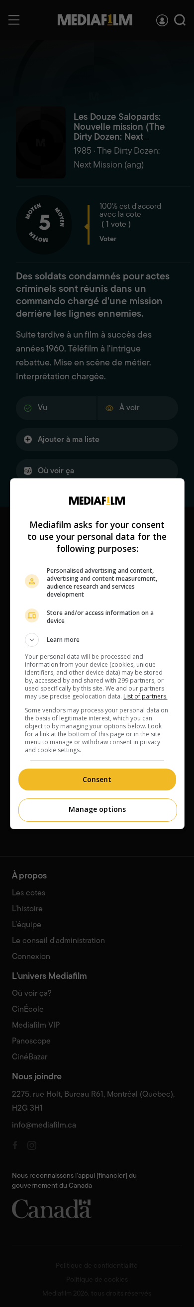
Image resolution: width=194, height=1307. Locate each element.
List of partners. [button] (145, 696)
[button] (97, 640)
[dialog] (97, 653)
